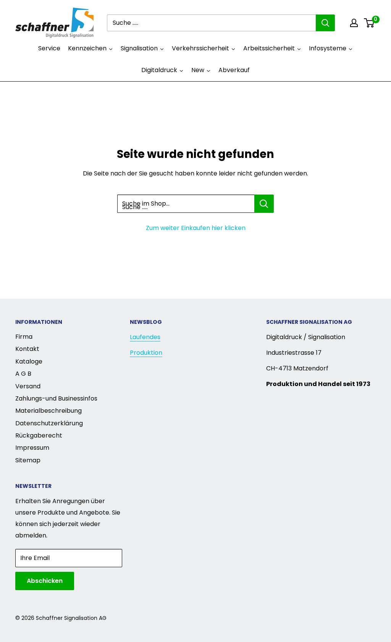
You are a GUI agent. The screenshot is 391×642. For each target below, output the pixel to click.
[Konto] (354, 23)
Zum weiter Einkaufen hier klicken (196, 228)
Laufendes (145, 337)
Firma (23, 336)
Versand (27, 386)
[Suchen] (325, 22)
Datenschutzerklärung (49, 423)
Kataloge (28, 361)
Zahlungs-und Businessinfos (56, 398)
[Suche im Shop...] (264, 204)
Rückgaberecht (38, 435)
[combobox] (211, 22)
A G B (23, 373)
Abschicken (45, 580)
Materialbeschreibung (48, 410)
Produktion (146, 352)
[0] (369, 22)
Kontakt (27, 348)
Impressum (32, 447)
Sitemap (27, 460)
